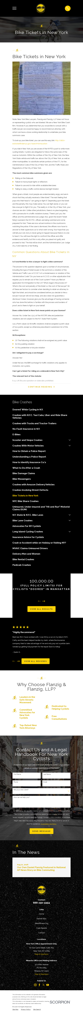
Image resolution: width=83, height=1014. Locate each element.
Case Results (41, 928)
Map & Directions (41, 954)
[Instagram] (35, 985)
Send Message (41, 831)
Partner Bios (41, 919)
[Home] (40, 8)
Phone (16, 782)
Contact (41, 933)
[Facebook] (39, 985)
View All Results (41, 609)
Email (45, 782)
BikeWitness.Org (41, 923)
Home (41, 914)
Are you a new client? (21, 790)
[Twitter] (43, 985)
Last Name (47, 774)
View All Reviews (35, 661)
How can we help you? (22, 797)
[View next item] (43, 601)
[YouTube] (47, 985)
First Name (17, 774)
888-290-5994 (41, 902)
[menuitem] (41, 409)
